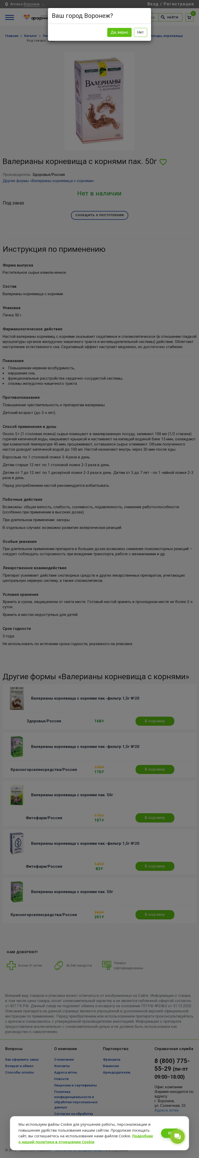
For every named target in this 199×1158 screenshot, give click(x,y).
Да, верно (119, 32)
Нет (140, 32)
